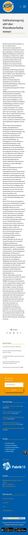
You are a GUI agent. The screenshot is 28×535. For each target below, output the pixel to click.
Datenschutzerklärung (8, 498)
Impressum (5, 502)
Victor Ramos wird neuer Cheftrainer (12, 346)
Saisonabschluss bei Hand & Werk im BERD (13, 367)
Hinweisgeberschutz (8, 510)
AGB (4, 506)
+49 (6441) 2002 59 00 (9, 486)
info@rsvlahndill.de (9, 484)
